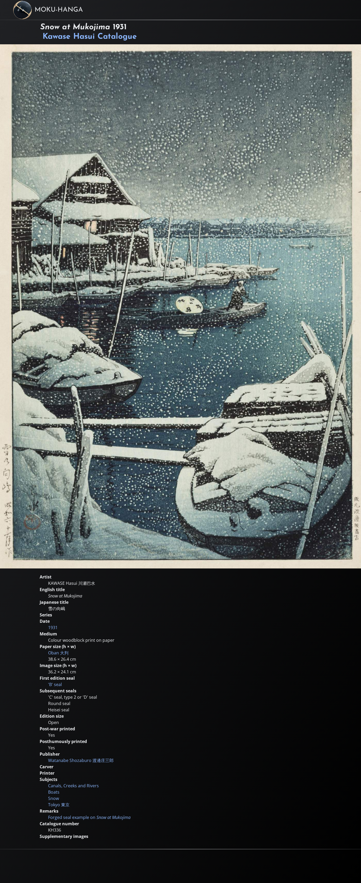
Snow (53, 798)
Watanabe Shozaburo (81, 760)
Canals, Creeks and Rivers (73, 786)
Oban (58, 653)
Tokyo (59, 805)
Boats (53, 792)
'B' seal (55, 684)
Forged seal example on (89, 817)
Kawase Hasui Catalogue (90, 37)
